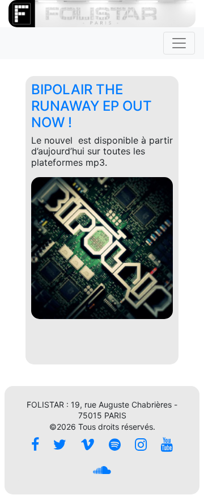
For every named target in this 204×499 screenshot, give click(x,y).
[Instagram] (140, 445)
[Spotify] (114, 445)
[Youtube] (166, 445)
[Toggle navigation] (179, 43)
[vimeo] (87, 445)
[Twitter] (60, 445)
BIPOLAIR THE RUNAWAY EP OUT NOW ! (91, 106)
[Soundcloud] (102, 470)
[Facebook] (35, 445)
